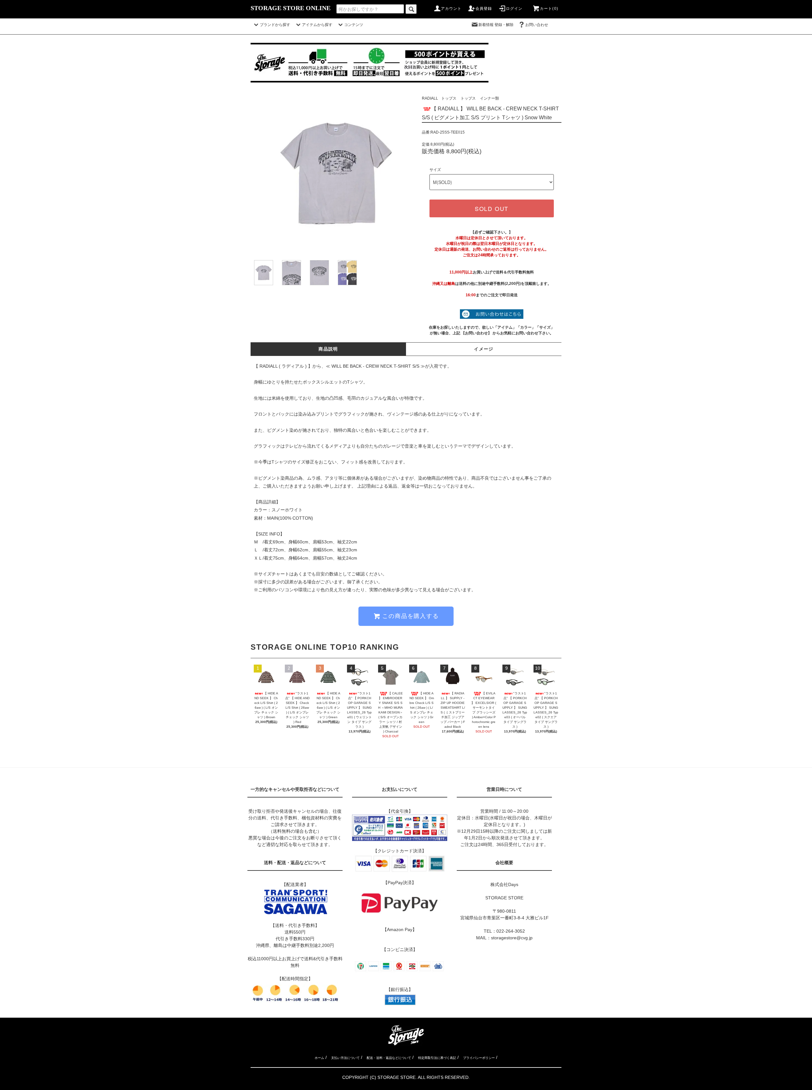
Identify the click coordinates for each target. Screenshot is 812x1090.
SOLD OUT (491, 208)
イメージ (484, 348)
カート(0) (549, 8)
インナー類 (489, 98)
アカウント (451, 8)
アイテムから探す (317, 25)
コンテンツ (353, 25)
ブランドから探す (275, 25)
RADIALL (430, 98)
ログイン (514, 8)
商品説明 (328, 348)
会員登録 (483, 8)
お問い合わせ (540, 25)
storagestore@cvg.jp (512, 937)
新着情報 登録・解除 (496, 25)
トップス (448, 98)
